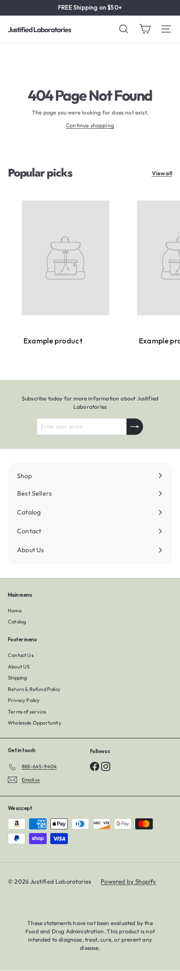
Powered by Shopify (128, 881)
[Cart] (145, 29)
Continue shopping (90, 125)
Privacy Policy (24, 700)
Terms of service (27, 711)
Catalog (17, 621)
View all (162, 173)
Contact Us (21, 655)
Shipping (17, 677)
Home (15, 610)
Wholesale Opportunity (34, 723)
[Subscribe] (134, 426)
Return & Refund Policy (34, 689)
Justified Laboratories (39, 29)
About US (19, 666)
